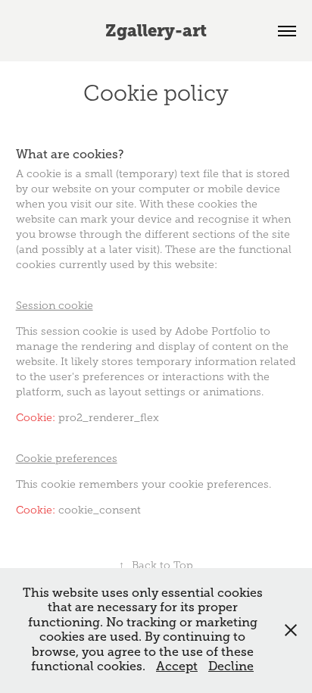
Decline (231, 666)
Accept (177, 666)
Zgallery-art (156, 30)
